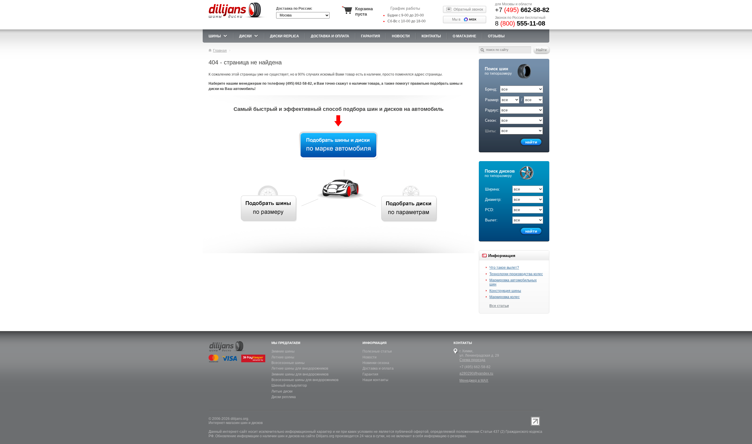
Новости (369, 357)
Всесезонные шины (288, 363)
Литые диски (282, 391)
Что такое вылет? (504, 268)
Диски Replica (284, 36)
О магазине (464, 36)
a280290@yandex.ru (476, 373)
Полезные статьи (377, 351)
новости (401, 36)
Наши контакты (375, 380)
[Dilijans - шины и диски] (238, 18)
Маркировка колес (504, 297)
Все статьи (499, 306)
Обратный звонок (468, 9)
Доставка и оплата (378, 368)
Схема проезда (472, 360)
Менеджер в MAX (473, 380)
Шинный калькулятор (289, 385)
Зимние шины (283, 351)
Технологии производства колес (516, 274)
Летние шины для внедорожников (299, 368)
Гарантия (370, 36)
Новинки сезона (375, 363)
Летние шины (282, 357)
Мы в (456, 19)
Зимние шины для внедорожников (299, 374)
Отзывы (496, 36)
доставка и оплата (330, 36)
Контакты (431, 36)
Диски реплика (283, 397)
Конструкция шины (505, 291)
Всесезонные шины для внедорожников (304, 380)
